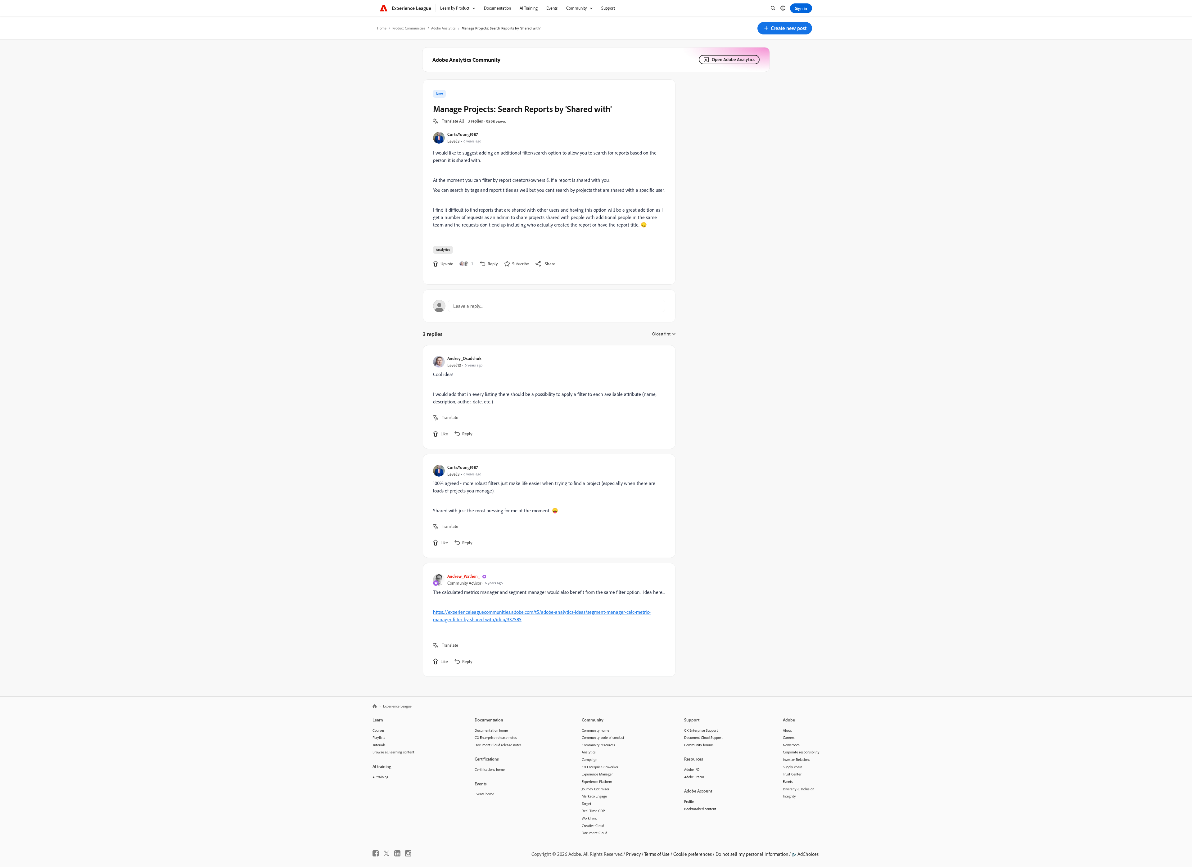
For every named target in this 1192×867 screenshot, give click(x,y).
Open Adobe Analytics (733, 59)
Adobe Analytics (443, 28)
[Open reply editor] (549, 306)
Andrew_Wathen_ (463, 576)
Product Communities (408, 28)
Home (381, 28)
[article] (547, 397)
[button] (784, 28)
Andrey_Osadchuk (464, 358)
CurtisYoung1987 (462, 134)
